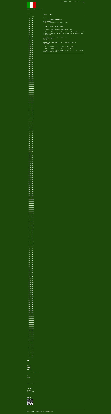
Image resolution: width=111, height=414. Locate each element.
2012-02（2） (31, 318)
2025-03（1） (31, 50)
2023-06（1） (31, 90)
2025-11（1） (31, 36)
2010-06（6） (31, 357)
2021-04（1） (31, 137)
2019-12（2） (31, 161)
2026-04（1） (31, 26)
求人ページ (29, 377)
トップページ (29, 13)
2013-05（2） (31, 290)
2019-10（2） (31, 165)
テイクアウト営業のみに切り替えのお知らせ (52, 19)
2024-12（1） (31, 56)
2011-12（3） (31, 322)
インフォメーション (31, 16)
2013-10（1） (31, 282)
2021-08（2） (31, 129)
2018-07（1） (31, 193)
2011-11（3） (31, 324)
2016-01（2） (31, 240)
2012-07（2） (31, 308)
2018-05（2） (31, 197)
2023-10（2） (31, 84)
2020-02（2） (31, 159)
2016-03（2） (31, 238)
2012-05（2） (31, 312)
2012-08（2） (31, 306)
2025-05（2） (31, 46)
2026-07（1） (31, 20)
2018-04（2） (31, 199)
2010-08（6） (31, 353)
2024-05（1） (31, 70)
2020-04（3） (31, 157)
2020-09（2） (31, 149)
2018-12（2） (31, 185)
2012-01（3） (31, 320)
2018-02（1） (31, 203)
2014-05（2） (31, 274)
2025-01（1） (31, 54)
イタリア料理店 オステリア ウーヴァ (37, 411)
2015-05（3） (31, 254)
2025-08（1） (31, 40)
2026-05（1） (31, 24)
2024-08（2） (31, 64)
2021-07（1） (31, 131)
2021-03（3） (31, 139)
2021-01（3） (31, 143)
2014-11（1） (31, 264)
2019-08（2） (31, 169)
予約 (28, 375)
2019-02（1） (31, 181)
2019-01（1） (31, 183)
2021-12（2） (31, 125)
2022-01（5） (31, 123)
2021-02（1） (31, 141)
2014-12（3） (31, 262)
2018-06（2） (31, 195)
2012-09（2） (31, 304)
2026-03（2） (31, 28)
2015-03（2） (31, 258)
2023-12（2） (31, 80)
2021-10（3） (31, 127)
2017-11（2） (31, 207)
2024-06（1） (31, 68)
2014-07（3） (31, 270)
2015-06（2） (31, 252)
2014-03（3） (31, 276)
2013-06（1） (31, 288)
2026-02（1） (31, 30)
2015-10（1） (31, 244)
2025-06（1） (31, 44)
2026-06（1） (31, 22)
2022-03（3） (31, 119)
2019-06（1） (31, 173)
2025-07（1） (31, 42)
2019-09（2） (31, 167)
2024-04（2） (31, 72)
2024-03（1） (31, 74)
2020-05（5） (31, 155)
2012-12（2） (31, 298)
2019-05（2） (31, 175)
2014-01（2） (31, 278)
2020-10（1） (31, 147)
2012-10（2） (31, 302)
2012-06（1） (31, 310)
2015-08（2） (31, 248)
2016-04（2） (31, 236)
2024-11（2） (31, 58)
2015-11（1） (31, 242)
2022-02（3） (31, 121)
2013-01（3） (31, 296)
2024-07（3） (31, 66)
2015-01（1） (31, 260)
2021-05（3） (31, 135)
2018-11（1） (31, 187)
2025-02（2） (31, 52)
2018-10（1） (31, 189)
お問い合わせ (29, 369)
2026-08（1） (31, 18)
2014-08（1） (31, 268)
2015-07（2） (31, 250)
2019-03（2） (31, 179)
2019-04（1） (31, 177)
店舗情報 (29, 367)
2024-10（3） (31, 60)
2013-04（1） (31, 292)
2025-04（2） (31, 48)
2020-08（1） (31, 151)
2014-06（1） (31, 272)
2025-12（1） (31, 34)
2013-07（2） (31, 286)
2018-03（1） (31, 201)
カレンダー (29, 365)
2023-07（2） (31, 88)
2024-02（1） (31, 76)
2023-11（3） (31, 82)
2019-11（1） (31, 163)
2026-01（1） (31, 32)
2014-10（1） (31, 266)
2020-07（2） (31, 153)
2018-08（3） (31, 191)
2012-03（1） (31, 316)
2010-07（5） (31, 355)
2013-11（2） (31, 280)
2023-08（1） (31, 86)
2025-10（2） (31, 38)
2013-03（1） (31, 294)
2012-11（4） (31, 300)
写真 (28, 360)
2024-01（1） (31, 78)
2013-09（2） (31, 284)
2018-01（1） (31, 205)
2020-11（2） (31, 145)
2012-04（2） (31, 314)
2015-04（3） (31, 256)
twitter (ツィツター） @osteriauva (33, 372)
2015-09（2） (31, 246)
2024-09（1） (31, 62)
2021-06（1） (31, 133)
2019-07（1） (31, 171)
